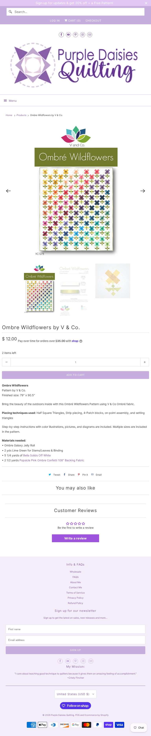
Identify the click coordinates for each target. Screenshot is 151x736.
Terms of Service (75, 592)
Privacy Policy (76, 597)
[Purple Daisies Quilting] (75, 65)
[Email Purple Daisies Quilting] (89, 34)
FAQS (76, 577)
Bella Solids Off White (37, 455)
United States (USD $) (73, 694)
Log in (55, 20)
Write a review (75, 538)
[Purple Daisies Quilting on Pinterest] (75, 34)
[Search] (10, 12)
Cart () (74, 20)
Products (22, 115)
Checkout (93, 20)
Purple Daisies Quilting (62, 715)
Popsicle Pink (28, 460)
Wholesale (75, 571)
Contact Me (75, 587)
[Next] (142, 191)
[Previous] (8, 191)
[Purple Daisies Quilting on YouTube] (68, 34)
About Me (75, 582)
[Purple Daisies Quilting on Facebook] (61, 34)
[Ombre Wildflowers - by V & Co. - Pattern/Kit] (75, 191)
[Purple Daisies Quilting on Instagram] (82, 34)
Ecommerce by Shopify (97, 715)
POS (77, 715)
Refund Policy (75, 603)
